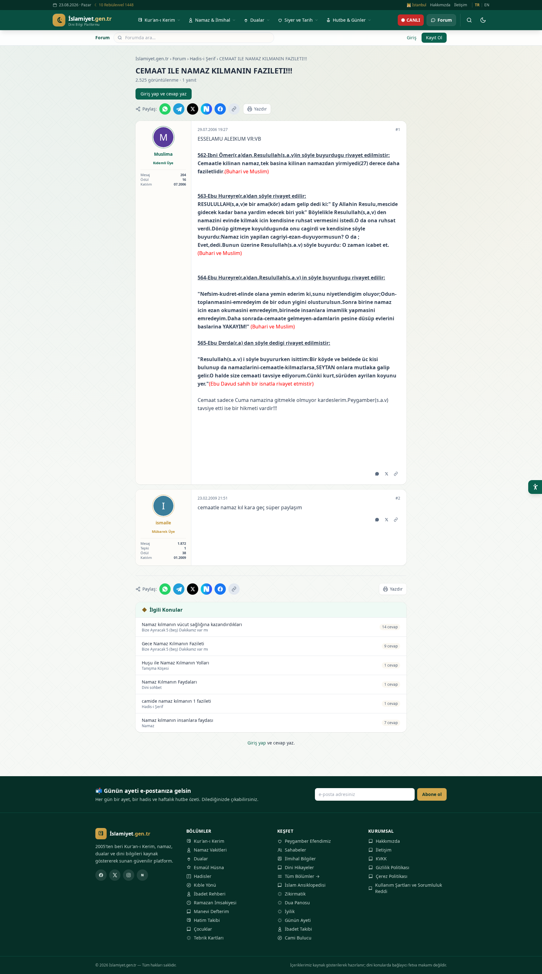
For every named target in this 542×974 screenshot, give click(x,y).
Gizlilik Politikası (392, 867)
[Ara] (469, 20)
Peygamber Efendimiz (308, 841)
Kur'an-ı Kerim (209, 841)
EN (486, 5)
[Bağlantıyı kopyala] (234, 109)
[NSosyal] (142, 875)
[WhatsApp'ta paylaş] (165, 109)
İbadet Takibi (298, 929)
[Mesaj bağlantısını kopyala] (395, 473)
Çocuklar (203, 929)
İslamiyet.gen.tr (152, 59)
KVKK (381, 859)
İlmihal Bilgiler (300, 859)
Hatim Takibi (207, 920)
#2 (398, 498)
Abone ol (432, 794)
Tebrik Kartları (209, 938)
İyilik (290, 911)
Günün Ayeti (298, 920)
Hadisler (202, 876)
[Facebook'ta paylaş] (220, 109)
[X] (114, 875)
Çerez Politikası (391, 876)
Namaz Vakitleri (210, 850)
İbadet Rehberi (210, 894)
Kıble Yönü (205, 885)
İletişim (460, 5)
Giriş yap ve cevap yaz (164, 94)
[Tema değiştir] (483, 20)
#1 (398, 129)
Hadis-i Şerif (202, 59)
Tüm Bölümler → (302, 876)
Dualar (201, 859)
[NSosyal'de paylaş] (206, 109)
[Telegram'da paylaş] (178, 109)
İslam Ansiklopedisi (305, 885)
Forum (102, 38)
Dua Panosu (297, 903)
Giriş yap (256, 743)
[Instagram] (128, 875)
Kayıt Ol (434, 38)
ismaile (163, 523)
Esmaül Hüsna (209, 867)
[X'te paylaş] (192, 109)
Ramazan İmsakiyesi (215, 903)
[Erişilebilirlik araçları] (535, 487)
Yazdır (260, 109)
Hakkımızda (440, 5)
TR (477, 5)
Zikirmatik (295, 894)
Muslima (163, 154)
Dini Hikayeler (299, 867)
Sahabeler (295, 850)
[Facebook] (101, 875)
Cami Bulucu (298, 938)
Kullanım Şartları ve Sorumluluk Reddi (408, 888)
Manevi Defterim (211, 911)
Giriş (412, 38)
